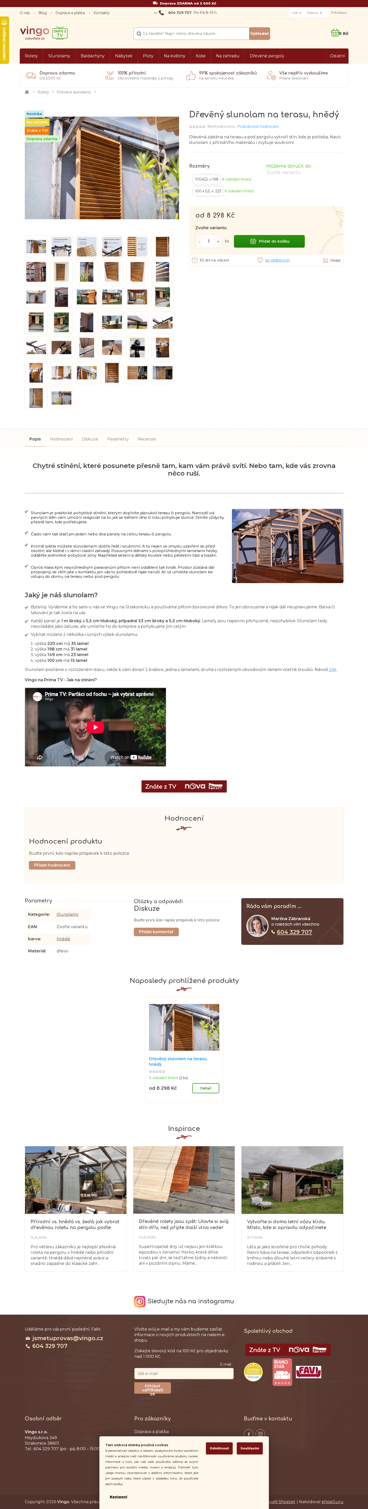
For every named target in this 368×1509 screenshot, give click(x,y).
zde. (333, 669)
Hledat (259, 33)
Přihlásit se (154, 1391)
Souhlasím (250, 1448)
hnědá (63, 938)
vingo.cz (248, 1434)
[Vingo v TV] (288, 1350)
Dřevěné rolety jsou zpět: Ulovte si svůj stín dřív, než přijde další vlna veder (184, 1224)
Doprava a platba (70, 13)
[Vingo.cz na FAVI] (308, 1372)
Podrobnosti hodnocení (258, 126)
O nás (25, 13)
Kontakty (102, 13)
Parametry (118, 439)
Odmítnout (219, 1448)
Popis (35, 439)
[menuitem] (31, 56)
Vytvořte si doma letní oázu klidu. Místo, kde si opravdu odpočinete (286, 1224)
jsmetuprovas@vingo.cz (67, 1338)
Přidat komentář (156, 931)
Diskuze (90, 439)
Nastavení (118, 1497)
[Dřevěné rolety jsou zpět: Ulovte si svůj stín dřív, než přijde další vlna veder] (184, 1179)
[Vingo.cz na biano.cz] (282, 1372)
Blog (42, 13)
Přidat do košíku (274, 241)
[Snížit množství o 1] (199, 241)
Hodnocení (61, 439)
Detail (205, 1088)
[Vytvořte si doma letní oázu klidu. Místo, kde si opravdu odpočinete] (292, 1179)
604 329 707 (294, 932)
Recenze (147, 439)
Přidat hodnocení (52, 865)
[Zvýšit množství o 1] (218, 241)
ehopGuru (332, 1501)
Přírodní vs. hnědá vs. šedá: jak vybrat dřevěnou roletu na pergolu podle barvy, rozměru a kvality (75, 1225)
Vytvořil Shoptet (279, 1501)
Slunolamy (68, 914)
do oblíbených (277, 260)
